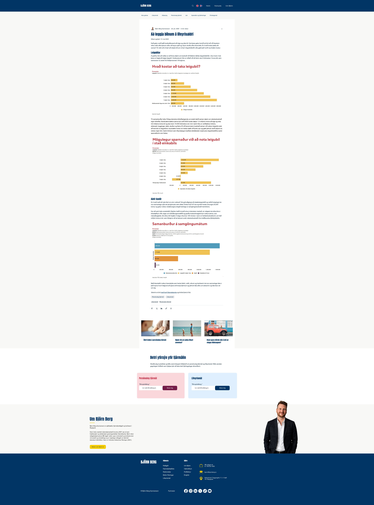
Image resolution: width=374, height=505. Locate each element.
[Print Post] (171, 308)
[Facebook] (186, 491)
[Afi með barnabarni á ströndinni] (187, 328)
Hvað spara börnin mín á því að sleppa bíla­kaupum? (217, 341)
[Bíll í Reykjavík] (218, 328)
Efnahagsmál (213, 15)
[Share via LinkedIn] (161, 308)
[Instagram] (191, 491)
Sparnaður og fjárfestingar (198, 15)
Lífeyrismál (155, 15)
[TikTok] (205, 491)
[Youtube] (210, 491)
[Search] (193, 6)
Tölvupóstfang (144, 384)
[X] (200, 491)
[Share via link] (166, 308)
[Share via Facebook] (152, 308)
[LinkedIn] (195, 491)
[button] (218, 6)
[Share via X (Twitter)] (157, 308)
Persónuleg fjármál (176, 15)
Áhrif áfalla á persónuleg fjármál (155, 340)
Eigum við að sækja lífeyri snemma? (184, 341)
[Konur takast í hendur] (155, 328)
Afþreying (164, 15)
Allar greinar (144, 15)
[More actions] (222, 29)
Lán (186, 15)
